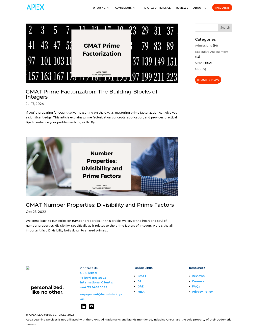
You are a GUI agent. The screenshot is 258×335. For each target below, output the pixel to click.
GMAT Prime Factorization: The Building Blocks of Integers (92, 94)
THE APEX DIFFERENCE (156, 7)
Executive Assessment (211, 52)
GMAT (199, 62)
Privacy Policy (202, 292)
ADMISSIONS (123, 7)
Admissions (203, 45)
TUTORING (98, 7)
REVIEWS (182, 7)
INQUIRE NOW (208, 80)
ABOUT (198, 7)
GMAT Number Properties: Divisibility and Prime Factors (100, 205)
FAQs (196, 286)
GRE (198, 69)
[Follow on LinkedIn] (83, 306)
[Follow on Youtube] (91, 306)
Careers (198, 281)
